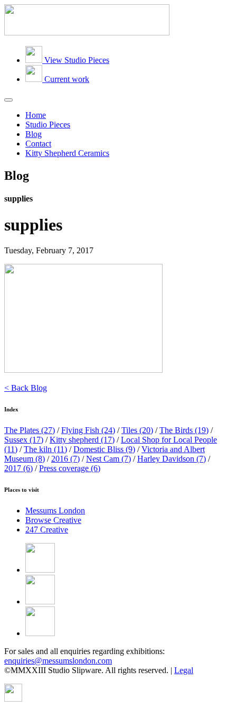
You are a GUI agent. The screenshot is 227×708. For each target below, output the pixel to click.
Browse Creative (53, 520)
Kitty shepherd (82, 439)
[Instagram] (40, 633)
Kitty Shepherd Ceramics (67, 153)
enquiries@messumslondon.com (58, 660)
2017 (18, 468)
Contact (38, 143)
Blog (33, 134)
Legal (183, 670)
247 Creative (46, 529)
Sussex (23, 439)
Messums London (55, 510)
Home (35, 115)
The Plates (29, 430)
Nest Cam (108, 458)
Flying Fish (88, 430)
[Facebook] (40, 569)
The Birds (184, 430)
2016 (65, 458)
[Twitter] (40, 601)
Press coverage (69, 468)
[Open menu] (8, 100)
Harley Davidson (171, 458)
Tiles (137, 430)
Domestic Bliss (104, 449)
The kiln (45, 449)
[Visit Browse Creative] (13, 698)
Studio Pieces (47, 124)
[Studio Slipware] (86, 32)
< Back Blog (25, 387)
